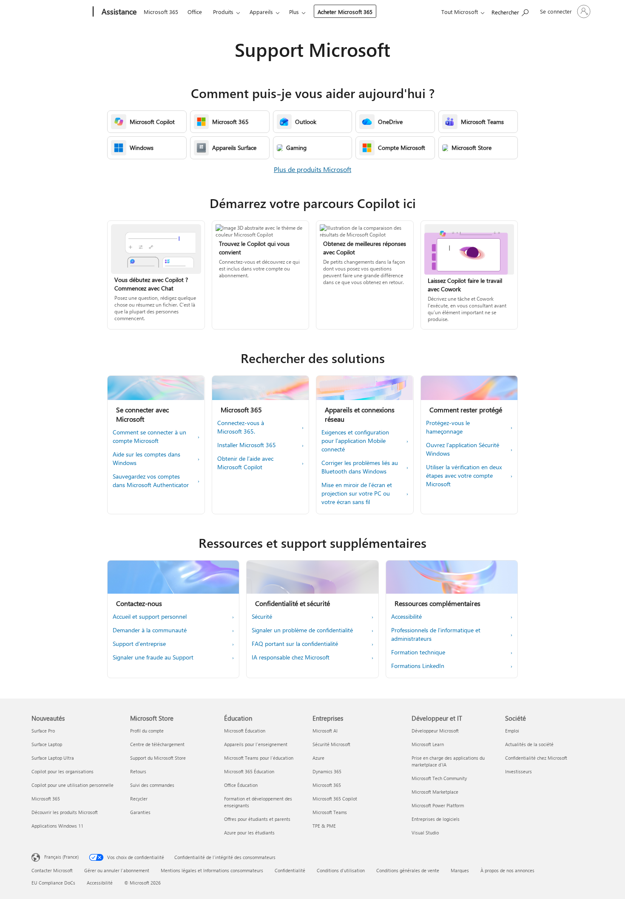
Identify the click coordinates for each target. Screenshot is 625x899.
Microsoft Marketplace (435, 792)
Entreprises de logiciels (436, 819)
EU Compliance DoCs (53, 882)
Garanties (140, 812)
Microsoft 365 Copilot (334, 798)
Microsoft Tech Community (439, 778)
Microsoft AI (325, 730)
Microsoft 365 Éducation (249, 771)
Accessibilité (100, 882)
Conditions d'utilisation (341, 870)
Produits (223, 11)
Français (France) (61, 857)
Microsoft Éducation (244, 730)
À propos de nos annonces (507, 870)
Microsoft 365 (161, 11)
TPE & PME (324, 826)
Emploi (512, 730)
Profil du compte (147, 730)
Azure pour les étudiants (249, 832)
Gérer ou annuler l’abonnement (116, 870)
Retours (138, 771)
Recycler (139, 798)
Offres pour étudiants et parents (257, 819)
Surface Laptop (46, 744)
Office (195, 11)
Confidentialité (290, 870)
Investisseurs (518, 771)
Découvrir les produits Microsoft (64, 812)
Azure (318, 758)
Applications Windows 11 (57, 826)
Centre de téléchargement (157, 744)
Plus (294, 11)
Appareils (261, 11)
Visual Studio (425, 832)
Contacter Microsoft (52, 870)
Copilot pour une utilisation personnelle (72, 785)
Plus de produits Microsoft (312, 169)
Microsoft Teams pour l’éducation (258, 758)
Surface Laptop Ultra (52, 758)
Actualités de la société (529, 744)
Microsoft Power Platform (438, 805)
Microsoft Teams (329, 812)
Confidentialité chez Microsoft (536, 758)
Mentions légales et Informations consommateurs (212, 870)
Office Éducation (241, 785)
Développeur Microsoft (435, 730)
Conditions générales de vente (407, 870)
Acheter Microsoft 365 (345, 11)
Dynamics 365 (326, 771)
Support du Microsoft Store (158, 758)
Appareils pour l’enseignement (255, 744)
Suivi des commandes (152, 785)
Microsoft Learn (428, 744)
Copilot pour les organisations (62, 771)
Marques (460, 870)
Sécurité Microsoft (331, 744)
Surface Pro (43, 730)
